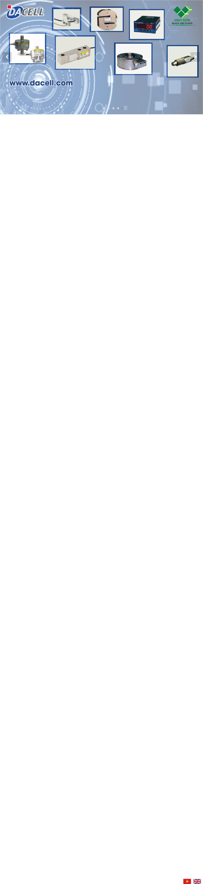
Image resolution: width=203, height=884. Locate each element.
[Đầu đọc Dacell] (101, 57)
